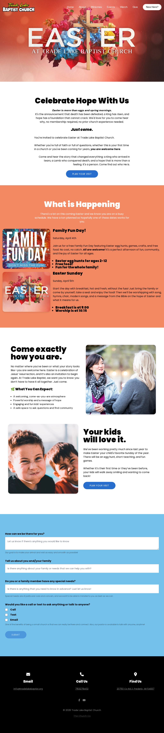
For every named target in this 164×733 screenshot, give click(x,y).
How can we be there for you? (24, 534)
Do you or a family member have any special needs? (40, 581)
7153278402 (81, 688)
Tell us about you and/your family (28, 561)
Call (13, 609)
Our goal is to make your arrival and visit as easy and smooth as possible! (41, 552)
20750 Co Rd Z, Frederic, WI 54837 (135, 688)
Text (13, 615)
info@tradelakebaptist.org (28, 688)
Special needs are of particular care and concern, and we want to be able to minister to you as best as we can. (59, 596)
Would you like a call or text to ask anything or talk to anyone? (47, 604)
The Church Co (82, 716)
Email (14, 620)
